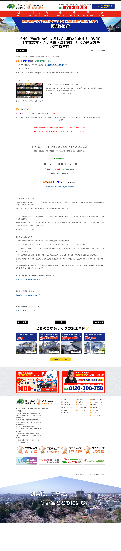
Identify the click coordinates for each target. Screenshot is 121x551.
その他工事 (55, 338)
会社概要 (64, 410)
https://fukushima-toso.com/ (25, 310)
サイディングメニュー (97, 402)
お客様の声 (80, 402)
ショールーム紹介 (88, 15)
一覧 (60, 322)
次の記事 (23, 322)
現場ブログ (80, 405)
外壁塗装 (20, 338)
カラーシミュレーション (98, 413)
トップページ (66, 399)
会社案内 (46, 15)
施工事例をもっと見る (60, 359)
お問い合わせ (81, 410)
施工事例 (102, 15)
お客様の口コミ (60, 15)
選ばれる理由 (66, 405)
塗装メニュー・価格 (96, 399)
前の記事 (98, 322)
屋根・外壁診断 (95, 410)
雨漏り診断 (94, 407)
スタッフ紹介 (66, 413)
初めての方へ (33, 15)
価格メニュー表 (74, 15)
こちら (27, 109)
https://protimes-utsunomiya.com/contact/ (60, 186)
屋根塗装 (48, 338)
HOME (19, 15)
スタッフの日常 (22, 50)
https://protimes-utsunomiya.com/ (28, 295)
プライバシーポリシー (97, 415)
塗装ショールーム (67, 407)
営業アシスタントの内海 (55, 65)
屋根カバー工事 (67, 338)
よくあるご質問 (81, 407)
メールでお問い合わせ (103, 6)
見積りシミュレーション (98, 405)
